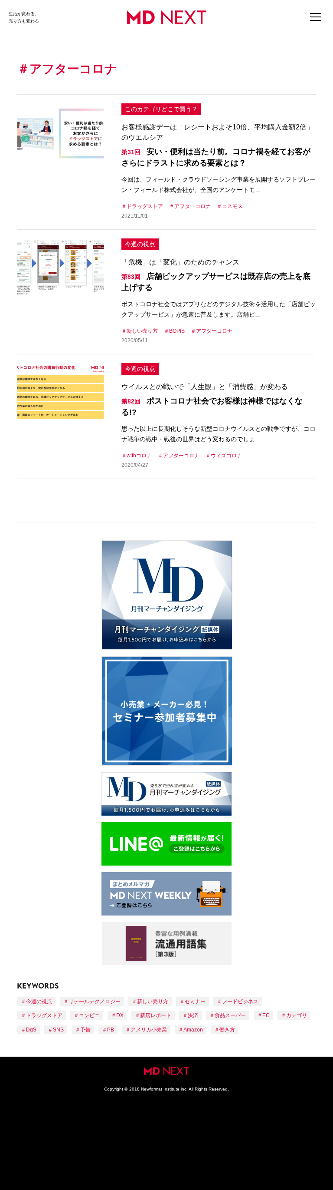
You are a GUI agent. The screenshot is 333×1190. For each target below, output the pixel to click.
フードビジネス (240, 1001)
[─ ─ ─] (315, 17)
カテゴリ (296, 1015)
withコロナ (139, 456)
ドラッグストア (145, 206)
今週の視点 (140, 244)
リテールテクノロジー (95, 1001)
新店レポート (155, 1015)
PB (110, 1030)
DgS (31, 1030)
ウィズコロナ (226, 456)
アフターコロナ (192, 206)
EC (266, 1015)
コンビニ (89, 1015)
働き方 (227, 1030)
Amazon (193, 1030)
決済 (193, 1015)
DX (120, 1015)
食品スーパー (230, 1015)
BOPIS (177, 331)
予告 (85, 1030)
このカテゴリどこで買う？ (161, 109)
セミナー (195, 1001)
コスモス (232, 206)
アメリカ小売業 (149, 1030)
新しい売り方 (142, 331)
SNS (58, 1030)
